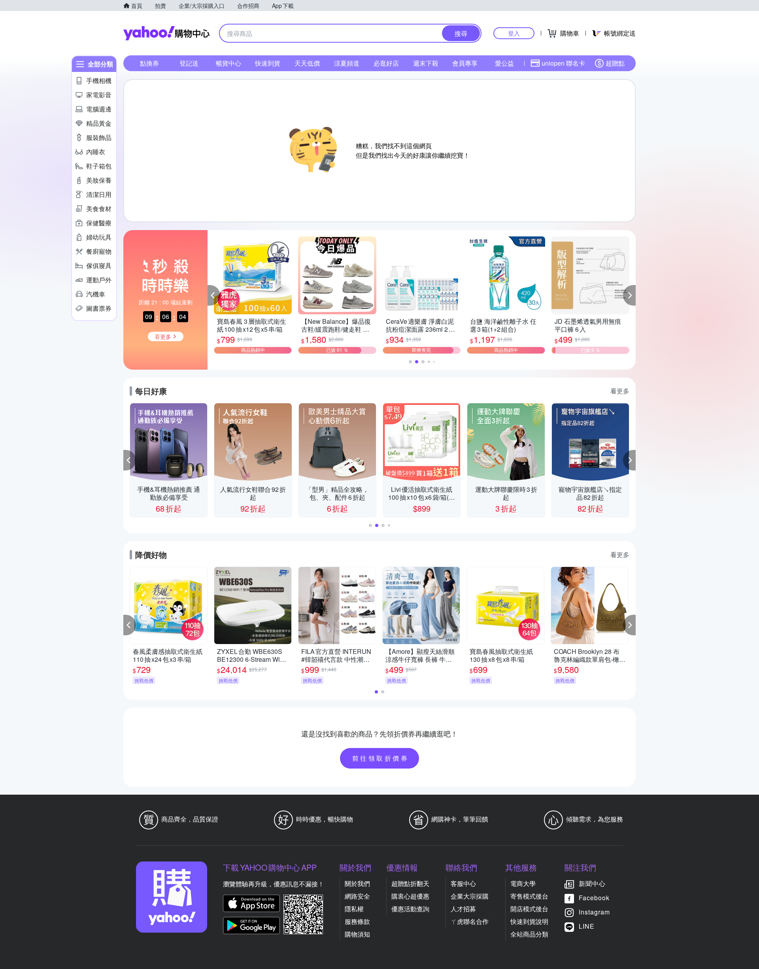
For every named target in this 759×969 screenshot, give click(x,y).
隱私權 (354, 908)
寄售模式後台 (529, 896)
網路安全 (357, 896)
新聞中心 (592, 883)
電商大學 (523, 883)
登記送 (188, 63)
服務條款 (357, 921)
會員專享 (465, 63)
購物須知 (357, 934)
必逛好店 (386, 63)
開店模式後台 (529, 908)
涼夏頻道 (346, 63)
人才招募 (463, 908)
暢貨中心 (228, 63)
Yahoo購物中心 (166, 33)
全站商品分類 (529, 934)
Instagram (594, 911)
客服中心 (463, 883)
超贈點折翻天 (410, 883)
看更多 (619, 390)
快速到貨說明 (529, 921)
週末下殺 (425, 63)
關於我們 (357, 883)
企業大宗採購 (470, 896)
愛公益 (504, 63)
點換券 (149, 63)
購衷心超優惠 (410, 896)
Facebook (594, 897)
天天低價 (307, 63)
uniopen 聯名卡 (563, 63)
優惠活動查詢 (410, 908)
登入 (514, 33)
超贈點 (615, 63)
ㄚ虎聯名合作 (470, 921)
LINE (587, 926)
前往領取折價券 (380, 758)
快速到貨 (267, 63)
